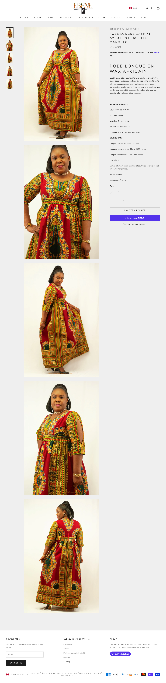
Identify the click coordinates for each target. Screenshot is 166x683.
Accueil (24, 17)
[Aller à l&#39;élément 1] (9, 32)
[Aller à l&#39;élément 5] (9, 83)
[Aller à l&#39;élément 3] (9, 58)
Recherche (67, 644)
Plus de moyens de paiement (135, 224)
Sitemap (66, 661)
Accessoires (86, 17)
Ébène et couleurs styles (124, 29)
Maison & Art (67, 17)
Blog (143, 17)
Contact (130, 17)
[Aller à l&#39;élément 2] (9, 45)
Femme (38, 17)
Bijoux (101, 17)
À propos (115, 17)
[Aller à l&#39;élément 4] (9, 71)
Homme (50, 17)
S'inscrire (16, 663)
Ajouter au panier (135, 210)
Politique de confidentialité (74, 653)
